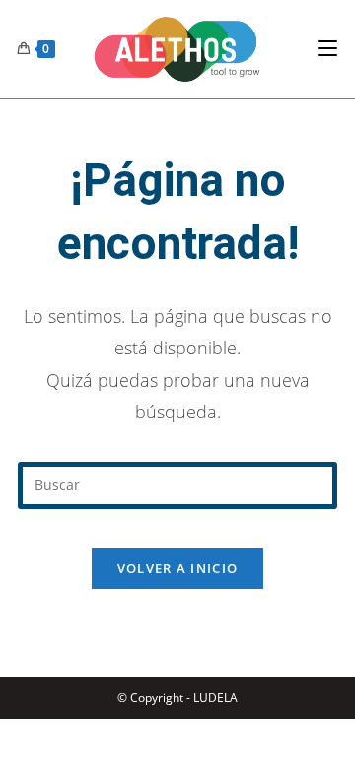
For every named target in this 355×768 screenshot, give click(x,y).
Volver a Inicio (178, 568)
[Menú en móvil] (327, 48)
